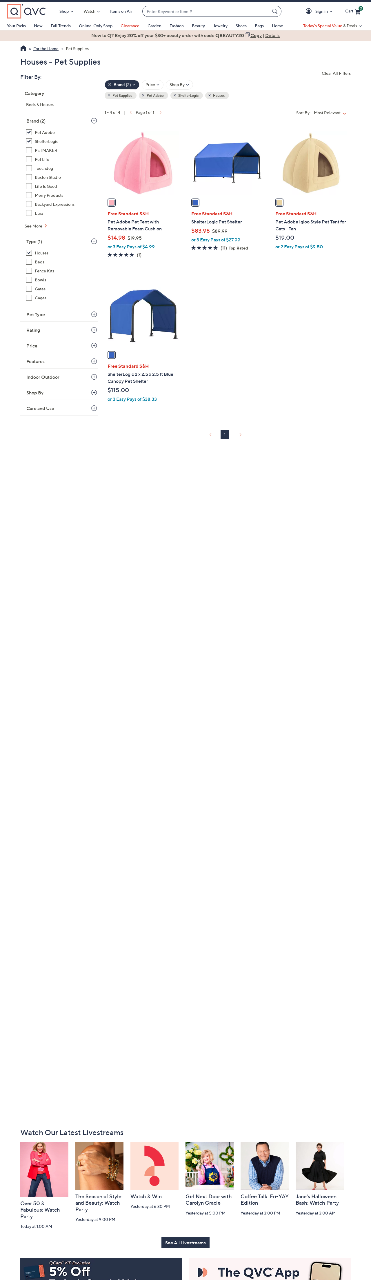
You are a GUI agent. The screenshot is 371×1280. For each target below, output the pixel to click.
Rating (33, 330)
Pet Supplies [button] (122, 95)
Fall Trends (61, 25)
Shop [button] (64, 11)
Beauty (198, 25)
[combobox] (206, 11)
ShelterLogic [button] (188, 95)
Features (35, 361)
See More (34, 225)
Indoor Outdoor (42, 377)
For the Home (46, 48)
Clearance (130, 25)
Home (277, 25)
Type (34, 241)
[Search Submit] (275, 11)
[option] (185, 35)
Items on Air (121, 11)
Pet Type (35, 314)
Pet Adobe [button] (155, 95)
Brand (36, 121)
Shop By (34, 393)
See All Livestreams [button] (185, 1243)
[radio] (111, 202)
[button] (309, 11)
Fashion (177, 25)
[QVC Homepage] (23, 48)
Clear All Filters (336, 73)
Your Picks (16, 25)
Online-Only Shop (95, 25)
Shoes (241, 25)
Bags (259, 25)
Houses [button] (218, 95)
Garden (154, 25)
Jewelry (220, 25)
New (38, 25)
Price (31, 346)
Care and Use (40, 408)
